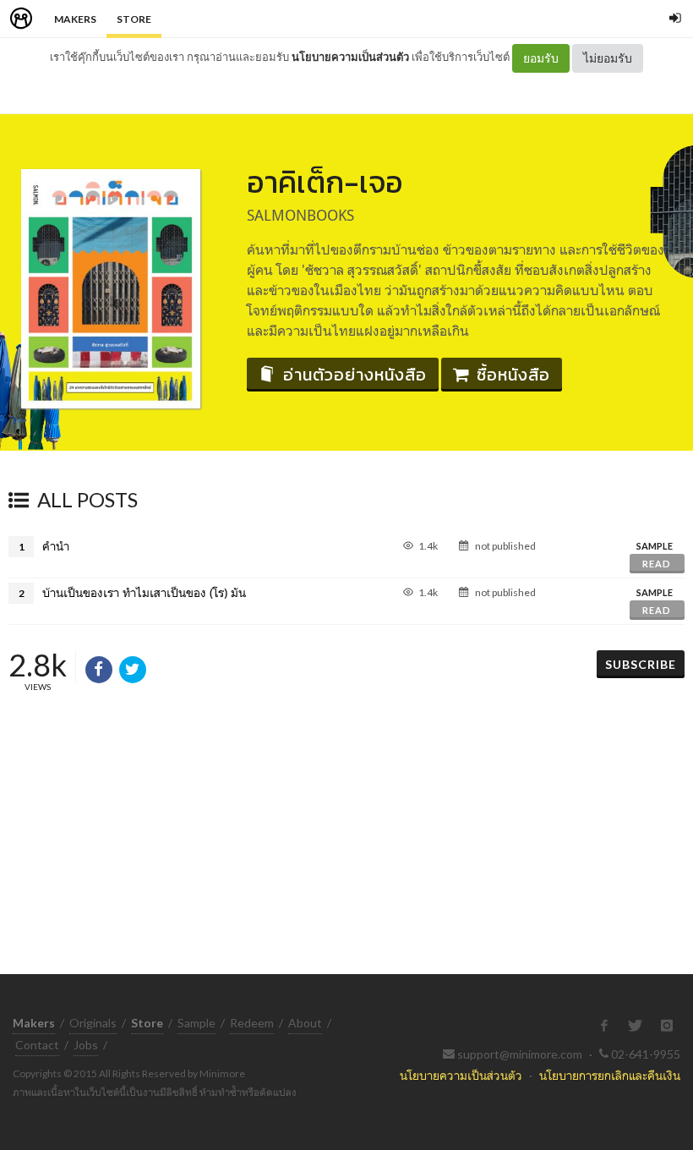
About (305, 1023)
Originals (93, 1023)
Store (134, 19)
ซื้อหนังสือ (513, 374)
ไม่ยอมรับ (607, 58)
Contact (37, 1045)
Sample (196, 1023)
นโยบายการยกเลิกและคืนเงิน (609, 1075)
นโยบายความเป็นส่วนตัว (350, 56)
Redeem (252, 1023)
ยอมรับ (541, 58)
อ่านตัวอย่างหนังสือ (355, 374)
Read (656, 563)
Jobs (86, 1045)
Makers (75, 19)
